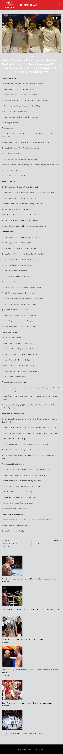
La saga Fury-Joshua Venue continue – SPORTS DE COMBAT (23, 639)
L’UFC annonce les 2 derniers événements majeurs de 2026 (22, 733)
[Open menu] (59, 5)
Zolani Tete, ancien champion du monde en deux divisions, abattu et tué (27, 703)
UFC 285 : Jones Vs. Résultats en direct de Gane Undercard (15, 544)
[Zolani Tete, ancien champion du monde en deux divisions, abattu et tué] (31, 690)
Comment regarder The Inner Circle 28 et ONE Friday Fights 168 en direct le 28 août (31, 609)
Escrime (31, 56)
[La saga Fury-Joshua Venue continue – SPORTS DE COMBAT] (31, 626)
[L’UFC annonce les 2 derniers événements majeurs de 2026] (31, 720)
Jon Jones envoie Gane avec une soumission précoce (49, 544)
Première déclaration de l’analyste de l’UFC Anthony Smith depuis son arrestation (30, 579)
